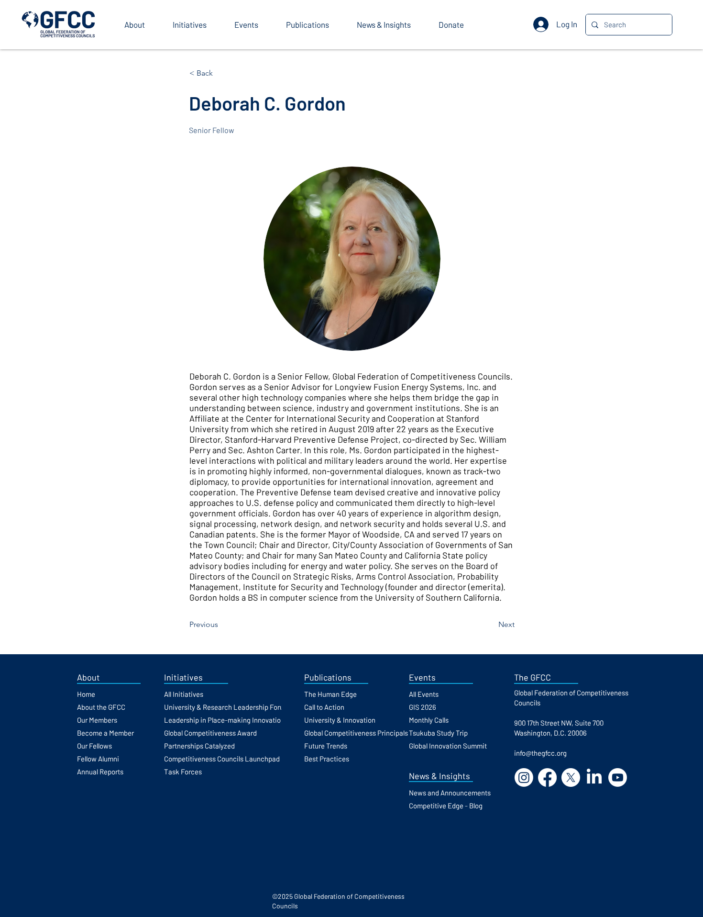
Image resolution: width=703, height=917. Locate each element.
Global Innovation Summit (448, 745)
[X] (570, 777)
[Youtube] (617, 777)
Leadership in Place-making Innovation (224, 720)
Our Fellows (94, 745)
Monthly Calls (429, 720)
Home (86, 694)
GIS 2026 (422, 707)
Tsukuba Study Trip (438, 732)
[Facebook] (547, 777)
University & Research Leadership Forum (226, 707)
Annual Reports (100, 771)
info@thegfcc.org (540, 753)
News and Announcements (450, 792)
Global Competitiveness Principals (356, 732)
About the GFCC (101, 707)
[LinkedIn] (594, 777)
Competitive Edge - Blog (446, 805)
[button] (141, 24)
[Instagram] (524, 777)
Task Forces (183, 771)
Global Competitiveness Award (210, 732)
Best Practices (326, 758)
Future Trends (325, 745)
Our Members (97, 720)
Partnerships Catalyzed (199, 745)
